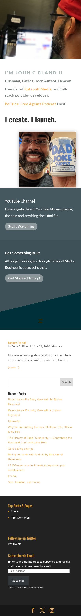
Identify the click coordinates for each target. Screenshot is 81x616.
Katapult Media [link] (38, 89)
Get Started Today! (24, 278)
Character (14, 421)
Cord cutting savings (20, 448)
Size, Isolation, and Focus (24, 482)
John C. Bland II (22, 346)
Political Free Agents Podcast (30, 104)
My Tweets (14, 543)
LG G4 (12, 476)
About (14, 511)
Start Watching (21, 226)
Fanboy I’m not (17, 342)
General (57, 346)
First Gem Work (20, 517)
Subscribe (18, 580)
